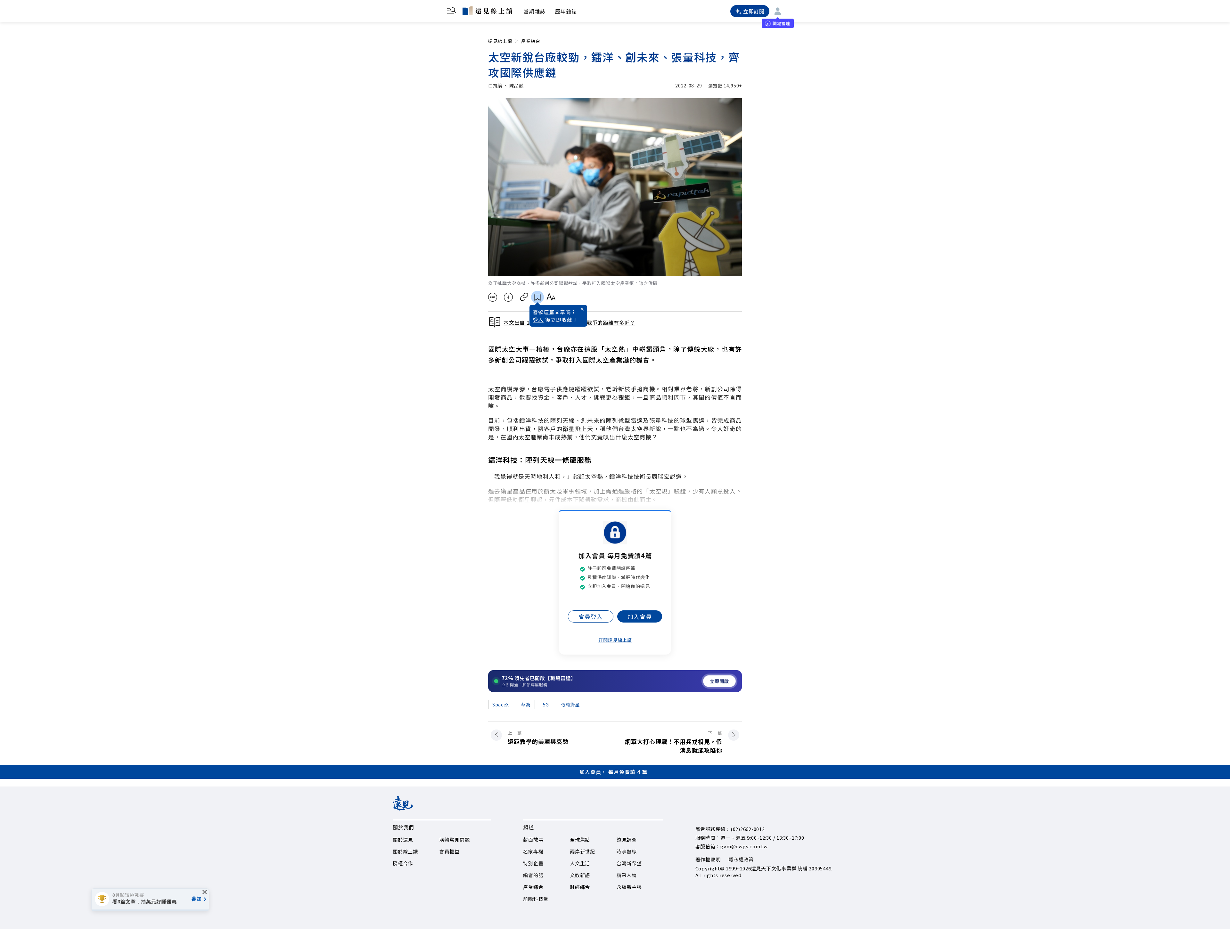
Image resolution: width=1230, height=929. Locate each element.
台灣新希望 (629, 863)
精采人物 (627, 875)
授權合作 (403, 863)
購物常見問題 (454, 839)
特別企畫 (533, 863)
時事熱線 (627, 851)
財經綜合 (580, 887)
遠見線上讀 (500, 41)
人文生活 (580, 863)
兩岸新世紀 (582, 851)
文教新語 (580, 875)
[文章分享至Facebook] (508, 297)
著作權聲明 (708, 859)
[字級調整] (551, 297)
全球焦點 (580, 839)
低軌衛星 (570, 704)
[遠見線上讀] (487, 10)
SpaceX (500, 704)
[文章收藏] (537, 297)
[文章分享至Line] (492, 297)
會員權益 (449, 851)
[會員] (778, 11)
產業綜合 (530, 41)
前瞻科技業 (535, 898)
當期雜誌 (534, 11)
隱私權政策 (741, 859)
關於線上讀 (405, 851)
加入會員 (639, 616)
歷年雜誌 (566, 11)
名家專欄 (533, 851)
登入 (538, 319)
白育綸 (495, 85)
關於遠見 (403, 839)
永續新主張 (629, 887)
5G (546, 704)
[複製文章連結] (524, 297)
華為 (525, 704)
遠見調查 (627, 839)
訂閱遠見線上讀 (615, 640)
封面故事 (533, 839)
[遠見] (403, 808)
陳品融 (516, 85)
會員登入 (590, 616)
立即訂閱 (754, 11)
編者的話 (533, 875)
